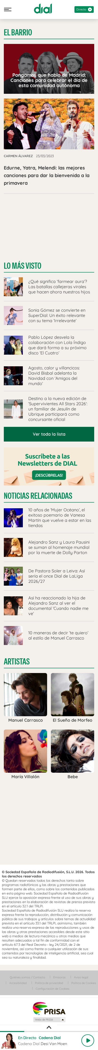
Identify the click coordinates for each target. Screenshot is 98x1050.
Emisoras (59, 977)
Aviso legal (81, 977)
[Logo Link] (43, 8)
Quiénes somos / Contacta (27, 977)
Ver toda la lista (49, 434)
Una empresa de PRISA (49, 1008)
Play (87, 1040)
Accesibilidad (18, 983)
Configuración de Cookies (52, 988)
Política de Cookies (83, 983)
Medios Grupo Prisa (49, 1019)
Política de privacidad (49, 983)
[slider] (49, 1031)
